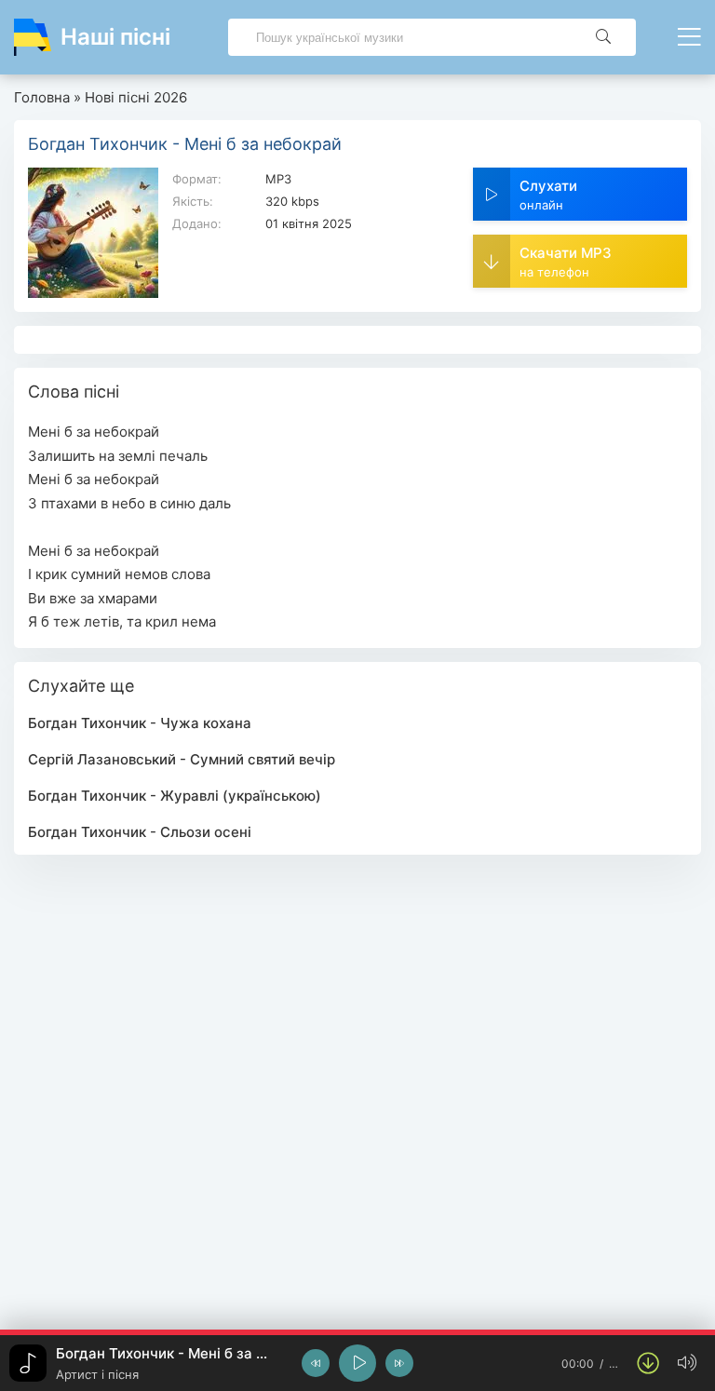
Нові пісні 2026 (136, 97)
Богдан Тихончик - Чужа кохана (139, 723)
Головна (42, 97)
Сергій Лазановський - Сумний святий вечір (181, 759)
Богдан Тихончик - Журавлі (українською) (174, 795)
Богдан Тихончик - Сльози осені (139, 832)
